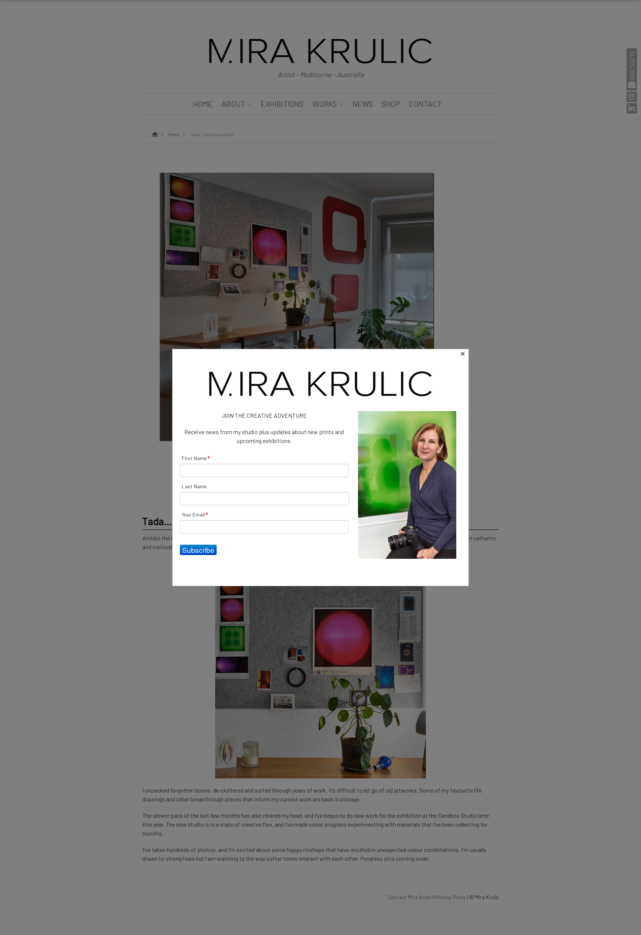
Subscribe (198, 550)
